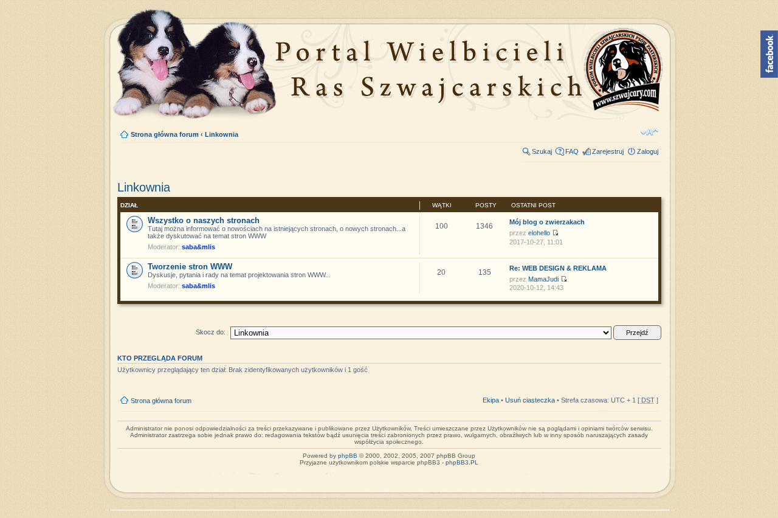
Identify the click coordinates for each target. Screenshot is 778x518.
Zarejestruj (608, 151)
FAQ (572, 151)
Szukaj (542, 151)
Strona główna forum (165, 134)
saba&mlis (198, 246)
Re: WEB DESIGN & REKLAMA (558, 268)
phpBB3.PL (462, 462)
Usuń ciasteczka (530, 400)
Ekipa (491, 400)
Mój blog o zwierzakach (547, 222)
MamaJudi (543, 279)
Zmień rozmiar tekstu (649, 131)
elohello (539, 233)
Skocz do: (210, 332)
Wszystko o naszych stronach (204, 220)
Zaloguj (647, 151)
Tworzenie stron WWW (190, 266)
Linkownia (221, 134)
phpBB (347, 455)
